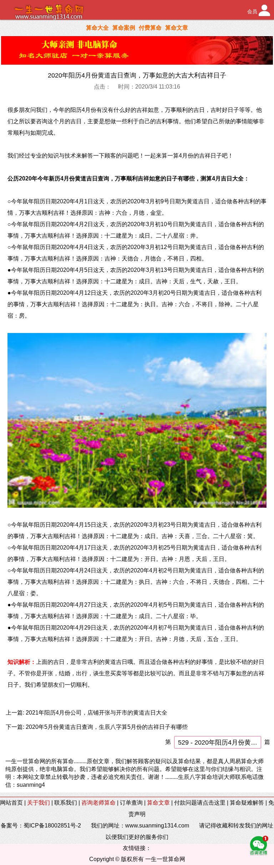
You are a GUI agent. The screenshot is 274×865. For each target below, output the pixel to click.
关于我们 (38, 803)
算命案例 (123, 28)
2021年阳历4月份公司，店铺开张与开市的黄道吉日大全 (96, 713)
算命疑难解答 (247, 803)
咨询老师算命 (98, 803)
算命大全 (97, 28)
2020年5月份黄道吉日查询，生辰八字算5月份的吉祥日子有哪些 (107, 727)
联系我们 (65, 803)
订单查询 (131, 803)
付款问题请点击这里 (199, 803)
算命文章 (176, 28)
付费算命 (150, 28)
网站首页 (11, 803)
